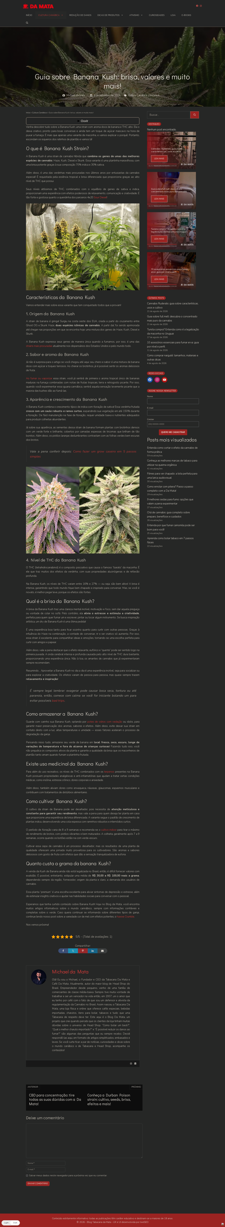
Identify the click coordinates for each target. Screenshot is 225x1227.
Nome (150, 396)
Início (29, 15)
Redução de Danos (80, 15)
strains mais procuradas (39, 346)
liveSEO (144, 1222)
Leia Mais (159, 158)
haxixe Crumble (125, 916)
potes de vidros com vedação (104, 721)
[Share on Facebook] (63, 950)
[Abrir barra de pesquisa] (27, 23)
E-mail (150, 408)
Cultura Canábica (49, 15)
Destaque (153, 95)
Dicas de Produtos (109, 15)
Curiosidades (157, 15)
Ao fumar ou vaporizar (39, 378)
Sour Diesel (100, 197)
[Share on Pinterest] (83, 950)
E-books (186, 15)
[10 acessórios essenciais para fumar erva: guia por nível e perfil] (171, 287)
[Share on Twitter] (73, 950)
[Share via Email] (102, 950)
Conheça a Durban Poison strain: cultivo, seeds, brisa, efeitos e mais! (109, 1099)
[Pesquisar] (194, 115)
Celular (150, 419)
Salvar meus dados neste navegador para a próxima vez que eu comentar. (68, 1175)
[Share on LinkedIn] (93, 950)
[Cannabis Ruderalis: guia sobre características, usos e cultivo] (171, 167)
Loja (173, 15)
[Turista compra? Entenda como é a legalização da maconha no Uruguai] (171, 247)
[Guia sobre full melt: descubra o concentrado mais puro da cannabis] (171, 207)
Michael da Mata (75, 95)
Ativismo (134, 15)
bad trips (57, 700)
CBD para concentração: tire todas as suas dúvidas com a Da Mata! (55, 1099)
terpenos (109, 771)
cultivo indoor (109, 830)
